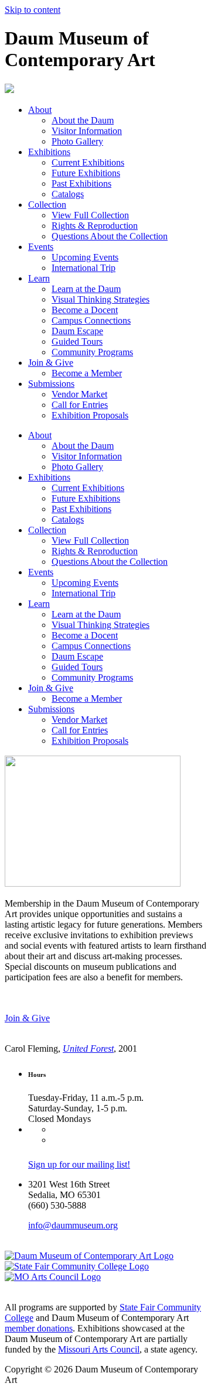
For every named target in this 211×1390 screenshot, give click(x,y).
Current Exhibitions (88, 162)
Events (40, 247)
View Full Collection (90, 215)
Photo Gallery (77, 141)
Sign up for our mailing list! (79, 1164)
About (40, 110)
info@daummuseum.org (73, 1225)
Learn (39, 278)
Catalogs (68, 194)
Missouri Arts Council (98, 1349)
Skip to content (32, 10)
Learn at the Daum (86, 289)
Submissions (51, 384)
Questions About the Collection (110, 236)
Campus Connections (91, 320)
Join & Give (50, 363)
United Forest (88, 1048)
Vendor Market (79, 394)
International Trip (83, 268)
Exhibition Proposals (90, 415)
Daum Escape (77, 331)
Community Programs (92, 352)
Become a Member (87, 373)
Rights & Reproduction (95, 226)
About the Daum (83, 120)
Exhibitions (49, 152)
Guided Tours (77, 341)
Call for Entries (80, 405)
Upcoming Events (85, 257)
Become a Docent (85, 310)
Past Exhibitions (81, 183)
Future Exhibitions (86, 173)
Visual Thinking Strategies (100, 299)
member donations (39, 1328)
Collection (47, 205)
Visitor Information (87, 131)
